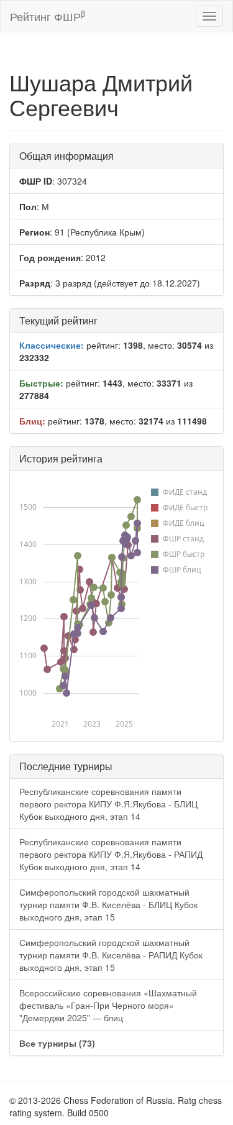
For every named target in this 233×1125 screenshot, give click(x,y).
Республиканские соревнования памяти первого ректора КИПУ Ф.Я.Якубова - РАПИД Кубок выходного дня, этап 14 (111, 854)
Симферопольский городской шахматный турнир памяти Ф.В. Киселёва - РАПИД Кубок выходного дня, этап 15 (111, 954)
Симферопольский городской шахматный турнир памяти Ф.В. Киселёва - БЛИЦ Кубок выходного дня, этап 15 (108, 904)
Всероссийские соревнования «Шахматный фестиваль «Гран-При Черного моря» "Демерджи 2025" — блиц (108, 1005)
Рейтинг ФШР (47, 15)
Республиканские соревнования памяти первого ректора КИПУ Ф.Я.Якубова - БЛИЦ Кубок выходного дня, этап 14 (108, 803)
